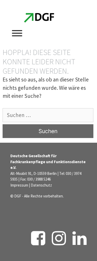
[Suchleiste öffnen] (50, 32)
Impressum (19, 185)
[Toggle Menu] (17, 33)
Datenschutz (41, 185)
